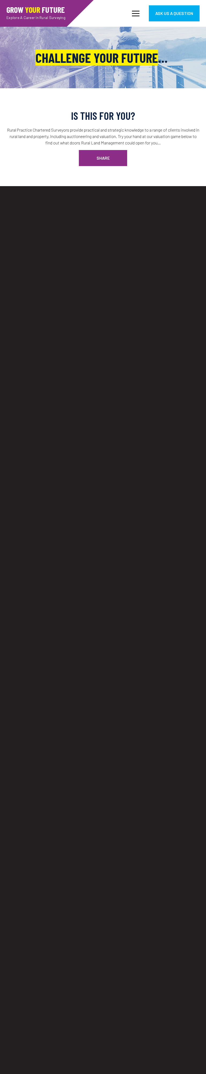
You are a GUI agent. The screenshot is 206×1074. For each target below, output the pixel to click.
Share (103, 157)
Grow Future (35, 12)
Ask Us (174, 13)
